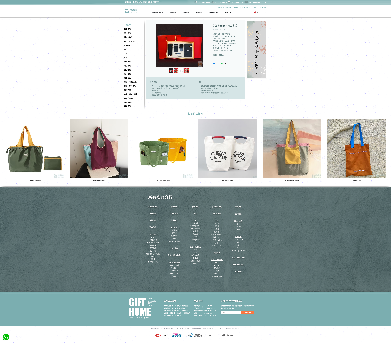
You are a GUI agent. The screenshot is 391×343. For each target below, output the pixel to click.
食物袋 (195, 258)
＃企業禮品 (167, 306)
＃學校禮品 (184, 310)
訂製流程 (254, 7)
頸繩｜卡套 (217, 237)
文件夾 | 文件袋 (216, 240)
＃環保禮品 (184, 306)
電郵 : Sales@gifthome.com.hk (205, 315)
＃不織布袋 (167, 315)
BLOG (236, 8)
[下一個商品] (389, 148)
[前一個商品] (2, 148)
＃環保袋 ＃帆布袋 (175, 313)
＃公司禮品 (176, 306)
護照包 (174, 276)
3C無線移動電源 (153, 243)
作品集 (229, 7)
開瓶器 (195, 264)
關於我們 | (221, 7)
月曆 (216, 243)
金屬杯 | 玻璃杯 (174, 241)
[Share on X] (226, 63)
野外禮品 (217, 274)
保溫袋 (195, 234)
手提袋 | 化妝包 (195, 240)
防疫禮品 (153, 213)
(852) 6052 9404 (208, 308)
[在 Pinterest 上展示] (218, 63)
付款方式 (263, 7)
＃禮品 (166, 313)
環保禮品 (238, 207)
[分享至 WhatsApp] (222, 63)
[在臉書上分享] (214, 63)
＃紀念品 (167, 308)
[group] (195, 151)
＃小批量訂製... (177, 315)
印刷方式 (245, 7)
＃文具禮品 (186, 313)
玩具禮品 (153, 227)
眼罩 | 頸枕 (174, 273)
